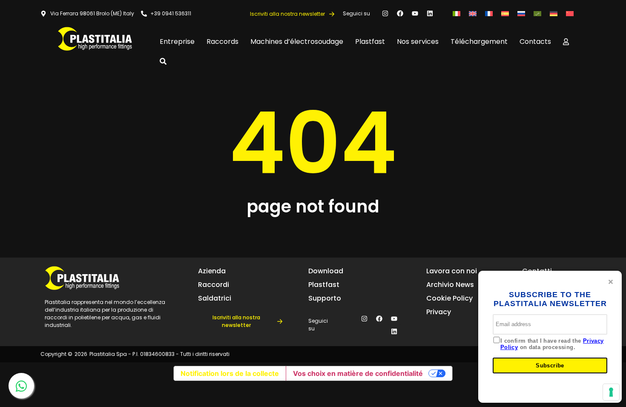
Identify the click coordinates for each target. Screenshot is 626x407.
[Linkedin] (429, 13)
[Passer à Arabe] (537, 13)
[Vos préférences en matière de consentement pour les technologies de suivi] (611, 392)
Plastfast (370, 41)
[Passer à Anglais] (473, 13)
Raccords (222, 41)
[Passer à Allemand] (554, 13)
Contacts (535, 41)
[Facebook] (399, 13)
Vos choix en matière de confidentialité (358, 373)
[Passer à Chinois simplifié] (570, 13)
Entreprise (177, 41)
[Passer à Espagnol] (505, 13)
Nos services (418, 41)
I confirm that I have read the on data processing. (552, 344)
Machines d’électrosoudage (296, 41)
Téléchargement (479, 41)
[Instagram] (385, 13)
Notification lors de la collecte (230, 373)
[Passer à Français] (489, 13)
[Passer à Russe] (521, 13)
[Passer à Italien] (456, 13)
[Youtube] (414, 13)
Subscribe (550, 365)
